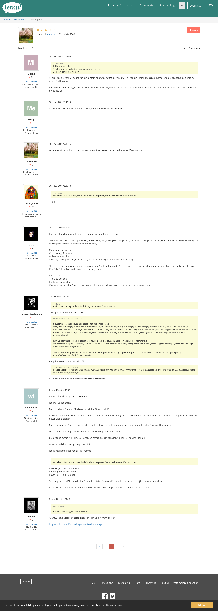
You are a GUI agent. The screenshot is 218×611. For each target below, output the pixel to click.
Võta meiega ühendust (185, 582)
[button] (182, 5)
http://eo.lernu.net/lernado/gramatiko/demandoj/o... (77, 524)
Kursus (130, 5)
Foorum (6, 19)
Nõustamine (20, 19)
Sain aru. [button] (202, 605)
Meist (94, 582)
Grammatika (147, 5)
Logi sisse (195, 5)
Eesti (25, 581)
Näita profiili (31, 81)
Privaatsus (150, 582)
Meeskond (107, 582)
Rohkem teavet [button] (114, 605)
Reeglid (165, 582)
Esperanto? (115, 5)
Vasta (195, 29)
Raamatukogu (167, 5)
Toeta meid (124, 582)
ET (210, 5)
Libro (137, 582)
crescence (52, 34)
